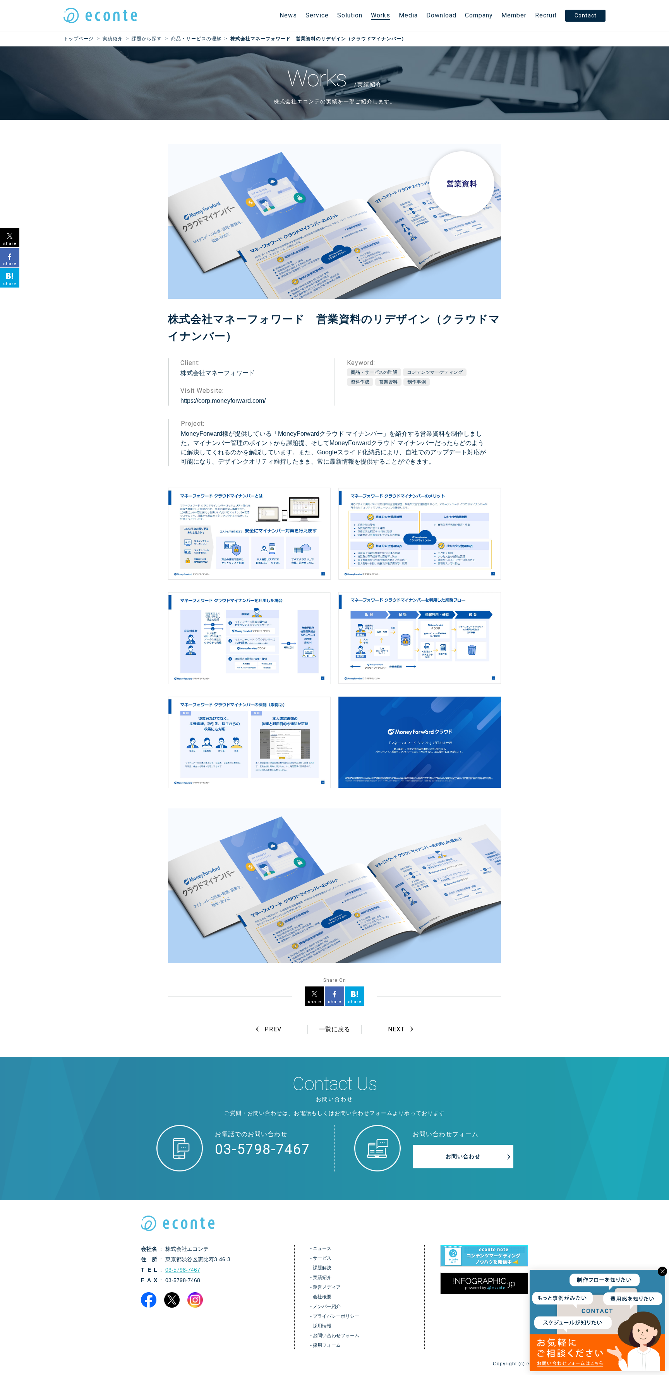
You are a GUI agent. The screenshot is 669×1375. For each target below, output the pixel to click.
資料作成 (360, 382)
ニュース (322, 1248)
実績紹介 (322, 1277)
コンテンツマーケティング (435, 372)
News (288, 15)
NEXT (396, 1029)
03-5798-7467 (262, 1149)
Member (514, 15)
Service (317, 15)
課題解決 (322, 1268)
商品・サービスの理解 (374, 372)
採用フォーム (327, 1345)
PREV (272, 1029)
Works (380, 15)
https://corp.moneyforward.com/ (223, 400)
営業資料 (388, 382)
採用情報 (322, 1326)
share (314, 1001)
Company (479, 15)
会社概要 (322, 1297)
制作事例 (416, 382)
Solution (349, 15)
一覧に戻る (334, 1029)
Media (408, 15)
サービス (322, 1258)
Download (441, 15)
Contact (586, 15)
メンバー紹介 (327, 1306)
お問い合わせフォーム (336, 1335)
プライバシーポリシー (336, 1316)
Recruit (546, 15)
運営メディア (327, 1287)
